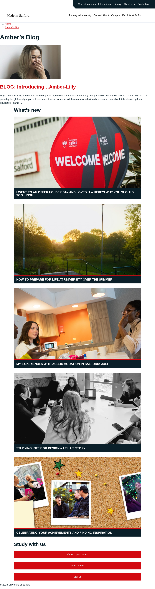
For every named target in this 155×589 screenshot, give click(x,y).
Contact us (143, 4)
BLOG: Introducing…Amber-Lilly (38, 87)
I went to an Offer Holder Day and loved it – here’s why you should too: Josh (75, 194)
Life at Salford (134, 15)
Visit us (77, 577)
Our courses (77, 565)
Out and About (101, 15)
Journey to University (80, 15)
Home (8, 24)
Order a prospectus (77, 554)
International (104, 4)
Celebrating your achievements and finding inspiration (64, 532)
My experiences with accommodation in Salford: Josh (62, 364)
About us (128, 4)
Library (117, 4)
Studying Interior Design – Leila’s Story (50, 448)
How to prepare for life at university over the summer (64, 279)
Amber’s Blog (12, 27)
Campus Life (118, 15)
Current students (87, 4)
